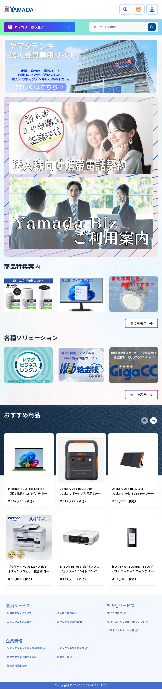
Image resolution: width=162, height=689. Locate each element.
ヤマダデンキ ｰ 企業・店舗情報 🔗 (26, 648)
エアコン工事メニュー (19, 621)
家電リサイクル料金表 (69, 621)
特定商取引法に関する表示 (22, 656)
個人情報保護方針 (17, 665)
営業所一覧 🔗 (65, 656)
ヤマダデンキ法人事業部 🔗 (72, 648)
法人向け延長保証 (67, 613)
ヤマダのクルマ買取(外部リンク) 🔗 (127, 621)
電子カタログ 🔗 (116, 613)
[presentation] (144, 420)
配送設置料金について (19, 613)
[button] (125, 9)
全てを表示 (138, 323)
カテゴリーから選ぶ (29, 27)
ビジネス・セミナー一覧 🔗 (122, 630)
